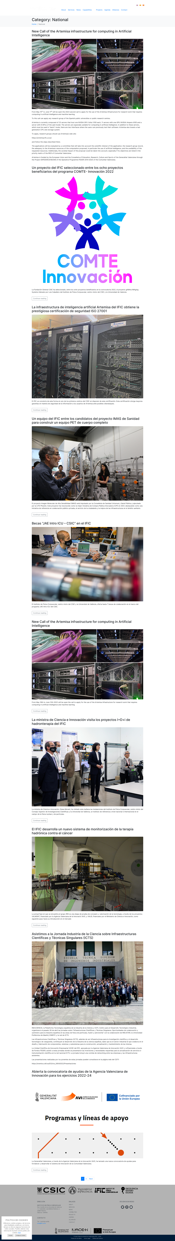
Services (72, 1207)
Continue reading (39, 298)
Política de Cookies (98, 1238)
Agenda (71, 1217)
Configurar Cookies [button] (20, 1235)
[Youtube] (131, 1207)
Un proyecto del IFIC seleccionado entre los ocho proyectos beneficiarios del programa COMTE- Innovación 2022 (77, 170)
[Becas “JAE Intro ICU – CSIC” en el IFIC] (87, 564)
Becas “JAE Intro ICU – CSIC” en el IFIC (61, 523)
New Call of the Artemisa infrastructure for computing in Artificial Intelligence (81, 33)
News (71, 1209)
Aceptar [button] (10, 1235)
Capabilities (73, 1212)
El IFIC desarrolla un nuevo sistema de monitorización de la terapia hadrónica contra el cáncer (82, 831)
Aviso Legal (87, 1238)
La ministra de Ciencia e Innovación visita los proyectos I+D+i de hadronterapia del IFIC (81, 722)
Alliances (72, 1219)
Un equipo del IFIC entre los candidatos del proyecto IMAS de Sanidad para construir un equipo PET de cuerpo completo (85, 420)
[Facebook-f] (127, 1207)
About (71, 1204)
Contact (72, 1222)
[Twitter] (122, 1207)
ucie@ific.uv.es (41, 1223)
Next (91, 1179)
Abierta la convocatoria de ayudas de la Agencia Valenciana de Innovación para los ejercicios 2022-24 (80, 1073)
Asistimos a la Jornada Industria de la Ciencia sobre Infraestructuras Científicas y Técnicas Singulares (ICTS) (84, 936)
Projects (72, 1214)
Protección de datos (76, 1238)
